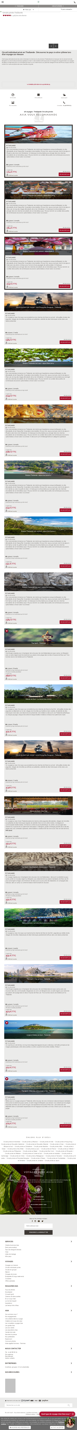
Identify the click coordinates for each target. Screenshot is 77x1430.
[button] (51, 46)
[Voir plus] (9, 830)
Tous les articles (10, 1290)
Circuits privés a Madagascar (35, 1156)
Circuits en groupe (10, 1269)
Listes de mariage (10, 1254)
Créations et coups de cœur (13, 1321)
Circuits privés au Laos (32, 1149)
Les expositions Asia (11, 1330)
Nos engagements (10, 1316)
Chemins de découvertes (12, 1296)
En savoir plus (65, 174)
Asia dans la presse (11, 1334)
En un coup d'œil (10, 1298)
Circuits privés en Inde (46, 1141)
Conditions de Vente (31, 1412)
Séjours (7, 1272)
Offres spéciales (10, 1281)
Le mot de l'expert (10, 1301)
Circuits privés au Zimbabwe (23, 1146)
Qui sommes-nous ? (11, 1314)
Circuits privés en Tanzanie (54, 1156)
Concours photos (10, 1341)
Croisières (8, 1278)
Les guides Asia (10, 1325)
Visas (6, 1252)
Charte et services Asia (12, 1245)
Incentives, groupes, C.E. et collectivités (17, 1367)
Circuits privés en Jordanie (35, 1160)
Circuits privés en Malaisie (13, 1153)
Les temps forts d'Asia (11, 1305)
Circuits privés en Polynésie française (18, 1158)
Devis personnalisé (11, 1247)
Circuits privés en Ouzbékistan (56, 1158)
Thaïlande (19, 6)
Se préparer (8, 1292)
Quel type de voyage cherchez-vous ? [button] (57, 1414)
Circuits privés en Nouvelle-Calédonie (12, 1144)
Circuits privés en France (48, 1149)
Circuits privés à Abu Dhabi (15, 1149)
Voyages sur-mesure (11, 1265)
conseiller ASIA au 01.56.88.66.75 (39, 84)
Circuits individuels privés (13, 1267)
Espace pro (8, 1339)
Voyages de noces (11, 1274)
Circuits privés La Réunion (30, 1141)
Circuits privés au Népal (30, 1151)
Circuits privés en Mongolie (64, 1151)
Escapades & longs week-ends (14, 1276)
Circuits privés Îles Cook (46, 1151)
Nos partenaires (10, 1336)
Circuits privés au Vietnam (66, 1149)
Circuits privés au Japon (52, 1160)
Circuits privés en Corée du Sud (32, 1153)
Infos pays (8, 1256)
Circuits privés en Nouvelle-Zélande (37, 1144)
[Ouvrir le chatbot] (70, 1422)
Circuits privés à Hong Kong (63, 1141)
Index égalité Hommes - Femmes (15, 1343)
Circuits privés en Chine (17, 1156)
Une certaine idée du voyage (14, 1319)
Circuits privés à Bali (56, 1146)
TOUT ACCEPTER (57, 1427)
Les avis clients (9, 1327)
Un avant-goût (9, 1294)
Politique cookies (30, 1414)
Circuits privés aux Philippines (12, 1151)
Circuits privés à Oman (57, 1144)
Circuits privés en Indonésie (11, 1141)
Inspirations (8, 1303)
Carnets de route (10, 1332)
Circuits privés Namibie (41, 1146)
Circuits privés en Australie (52, 1153)
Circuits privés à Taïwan (38, 1158)
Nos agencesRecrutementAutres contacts (10, 1356)
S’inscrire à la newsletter (38, 1232)
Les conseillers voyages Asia (14, 1323)
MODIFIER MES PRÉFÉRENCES (20, 1427)
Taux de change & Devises (13, 1249)
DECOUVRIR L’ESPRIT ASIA (38, 1204)
